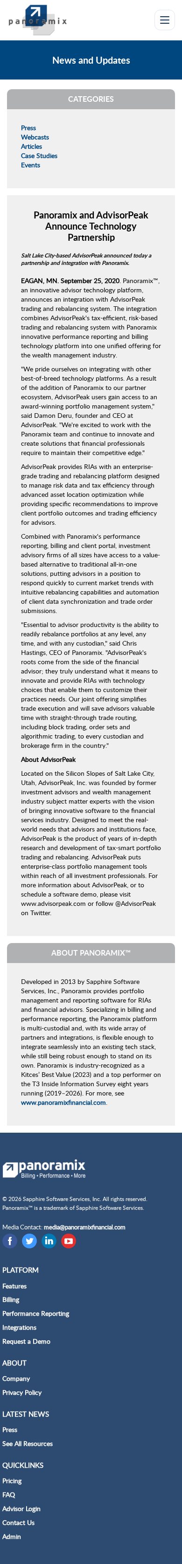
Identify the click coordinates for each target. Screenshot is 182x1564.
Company (16, 1378)
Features (14, 1285)
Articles (31, 146)
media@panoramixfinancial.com (85, 1227)
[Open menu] (164, 20)
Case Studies (39, 155)
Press (28, 127)
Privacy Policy (22, 1392)
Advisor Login (21, 1508)
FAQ (8, 1494)
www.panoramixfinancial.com (63, 1102)
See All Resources (27, 1443)
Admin (11, 1536)
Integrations (19, 1327)
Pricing (11, 1480)
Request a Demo (26, 1341)
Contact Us (18, 1522)
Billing (10, 1299)
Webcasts (35, 136)
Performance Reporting (35, 1313)
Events (30, 164)
